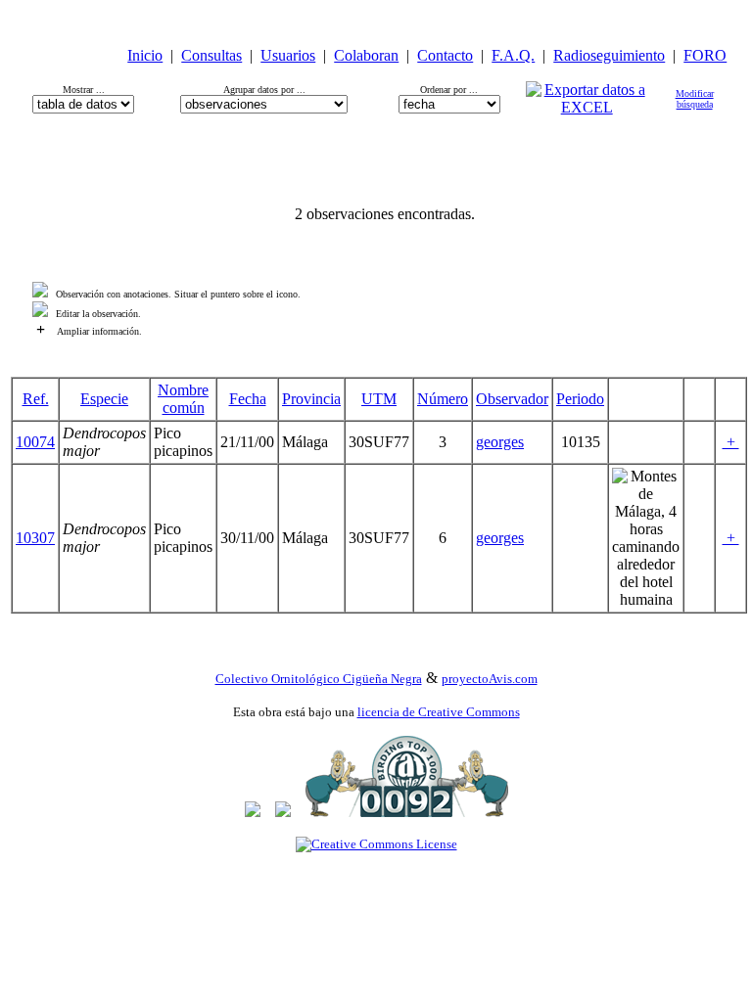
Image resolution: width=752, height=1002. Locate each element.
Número (442, 398)
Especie (104, 398)
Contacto (445, 55)
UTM (379, 398)
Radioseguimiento (609, 55)
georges (500, 441)
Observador (512, 398)
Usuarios (287, 55)
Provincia (311, 398)
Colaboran (366, 55)
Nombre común (183, 399)
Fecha (247, 398)
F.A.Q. (513, 55)
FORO (705, 55)
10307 (35, 537)
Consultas (211, 55)
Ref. (36, 398)
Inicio (145, 55)
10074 (35, 441)
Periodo (580, 398)
